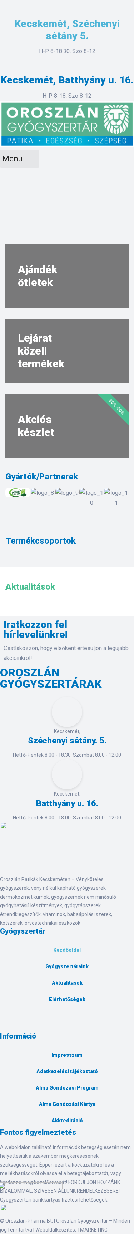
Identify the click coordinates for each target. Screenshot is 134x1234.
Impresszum (67, 1055)
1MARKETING (92, 1230)
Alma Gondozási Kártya (67, 1104)
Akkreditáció (67, 1120)
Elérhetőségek (67, 999)
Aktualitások (67, 983)
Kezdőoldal (67, 950)
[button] (12, 497)
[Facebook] (9, 1023)
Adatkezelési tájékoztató (67, 1071)
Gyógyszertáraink (67, 966)
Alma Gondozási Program (67, 1088)
